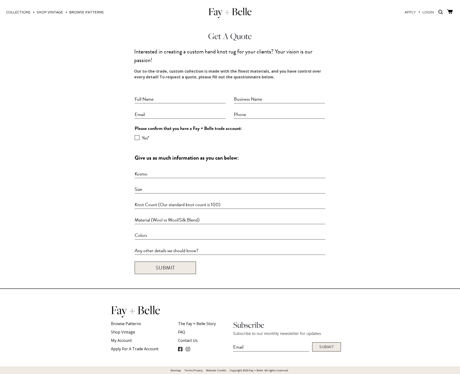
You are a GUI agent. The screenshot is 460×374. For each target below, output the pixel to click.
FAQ (181, 332)
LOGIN (428, 12)
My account (121, 340)
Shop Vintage (123, 332)
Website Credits (216, 370)
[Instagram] (188, 349)
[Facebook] (180, 349)
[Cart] (450, 11)
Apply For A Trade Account (134, 348)
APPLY (410, 12)
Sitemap (175, 370)
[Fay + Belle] (230, 12)
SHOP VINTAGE (50, 12)
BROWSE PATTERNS (86, 12)
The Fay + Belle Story (197, 323)
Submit (165, 268)
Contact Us (188, 340)
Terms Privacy (193, 370)
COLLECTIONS (18, 12)
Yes (145, 137)
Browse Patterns (126, 323)
